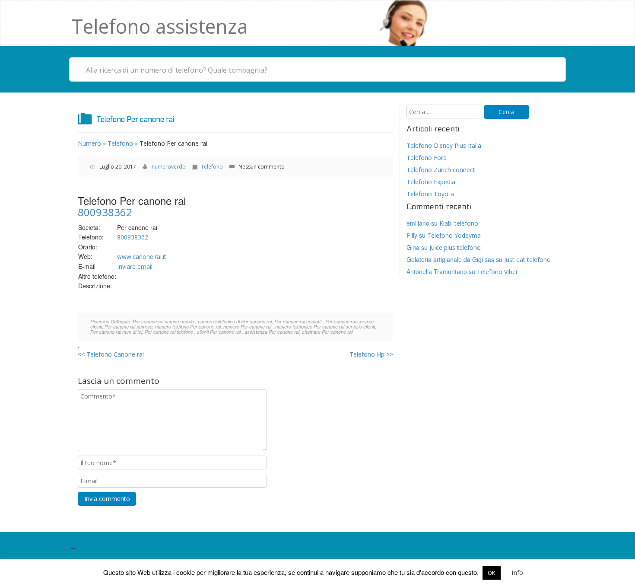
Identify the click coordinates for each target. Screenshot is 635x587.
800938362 (105, 212)
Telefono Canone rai (111, 354)
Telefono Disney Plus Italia (443, 145)
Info (517, 572)
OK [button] (491, 573)
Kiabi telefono (458, 223)
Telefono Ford (426, 157)
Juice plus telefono (455, 247)
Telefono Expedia (430, 182)
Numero (89, 143)
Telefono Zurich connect (440, 170)
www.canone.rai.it (141, 256)
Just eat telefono (527, 259)
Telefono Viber (497, 272)
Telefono (120, 143)
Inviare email (134, 266)
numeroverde (168, 166)
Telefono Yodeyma (454, 235)
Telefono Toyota (430, 194)
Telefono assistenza (160, 26)
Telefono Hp (371, 354)
